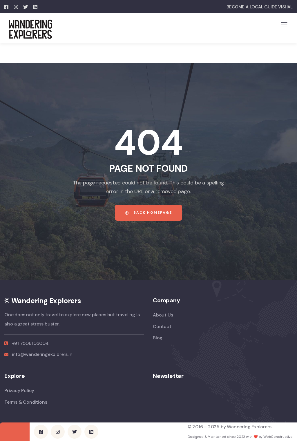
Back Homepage (152, 212)
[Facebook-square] (41, 432)
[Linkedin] (91, 432)
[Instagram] (58, 432)
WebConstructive (278, 436)
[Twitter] (75, 432)
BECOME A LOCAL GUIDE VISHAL (260, 7)
